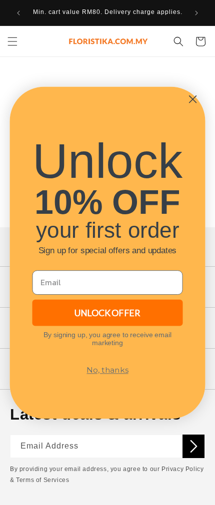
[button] (13, 41)
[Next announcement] (197, 13)
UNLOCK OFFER (107, 312)
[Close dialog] (192, 98)
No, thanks (107, 370)
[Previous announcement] (19, 13)
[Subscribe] (193, 446)
